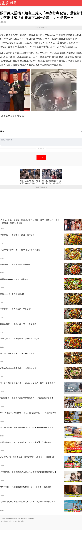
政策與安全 (10, 521)
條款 (15, 521)
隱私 (19, 521)
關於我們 (4, 521)
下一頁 (41, 157)
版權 (22, 521)
